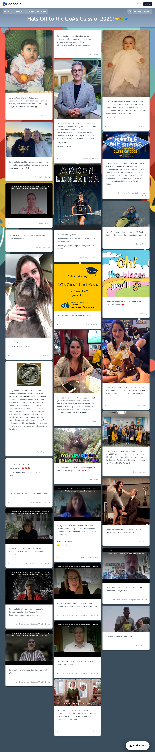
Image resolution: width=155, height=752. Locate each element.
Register (147, 4)
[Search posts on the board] (130, 11)
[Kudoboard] (12, 4)
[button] (9, 116)
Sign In (138, 4)
